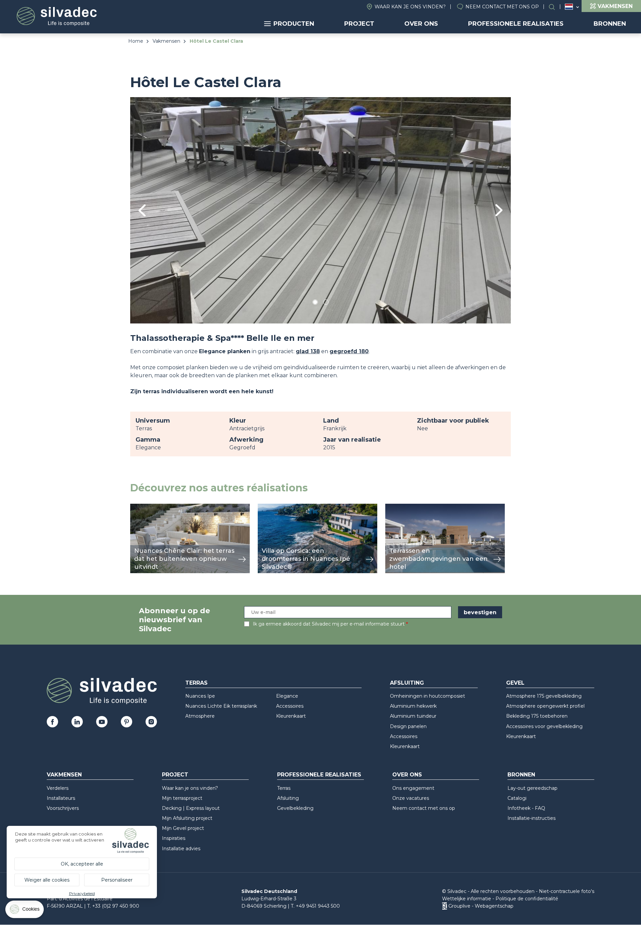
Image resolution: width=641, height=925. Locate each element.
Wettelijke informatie (466, 899)
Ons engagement (413, 788)
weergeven (145, 507)
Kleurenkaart (291, 716)
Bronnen (610, 23)
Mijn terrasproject (182, 798)
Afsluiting (407, 683)
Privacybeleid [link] (82, 893)
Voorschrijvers (63, 808)
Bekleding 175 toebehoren (537, 716)
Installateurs (61, 798)
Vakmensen (166, 41)
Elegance (287, 696)
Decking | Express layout (191, 808)
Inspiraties (173, 838)
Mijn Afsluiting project (187, 818)
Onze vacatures (410, 798)
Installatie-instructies (531, 818)
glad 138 (308, 351)
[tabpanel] (320, 210)
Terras (196, 683)
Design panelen (408, 726)
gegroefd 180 (349, 351)
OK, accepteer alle (82, 864)
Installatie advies (181, 849)
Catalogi (516, 798)
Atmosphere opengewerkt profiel (545, 706)
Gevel (515, 683)
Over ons (421, 23)
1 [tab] (315, 303)
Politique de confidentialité (526, 899)
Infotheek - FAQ (526, 808)
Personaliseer (117, 880)
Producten (293, 23)
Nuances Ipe (200, 696)
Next (499, 210)
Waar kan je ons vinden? (410, 7)
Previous (142, 210)
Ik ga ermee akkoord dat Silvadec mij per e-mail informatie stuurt (329, 624)
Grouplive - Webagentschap (480, 906)
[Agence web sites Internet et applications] (444, 906)
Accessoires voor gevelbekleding (544, 726)
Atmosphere (200, 716)
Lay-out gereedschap (532, 788)
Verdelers (57, 788)
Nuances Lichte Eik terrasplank (221, 706)
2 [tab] (326, 303)
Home (135, 41)
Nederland (569, 7)
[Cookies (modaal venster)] (25, 911)
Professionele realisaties (516, 23)
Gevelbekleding (295, 808)
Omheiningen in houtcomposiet (427, 696)
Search (555, 7)
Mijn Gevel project (183, 828)
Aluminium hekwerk (413, 706)
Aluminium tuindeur (413, 716)
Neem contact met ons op (502, 7)
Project (359, 23)
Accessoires (289, 706)
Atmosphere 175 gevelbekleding (544, 696)
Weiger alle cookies (46, 880)
